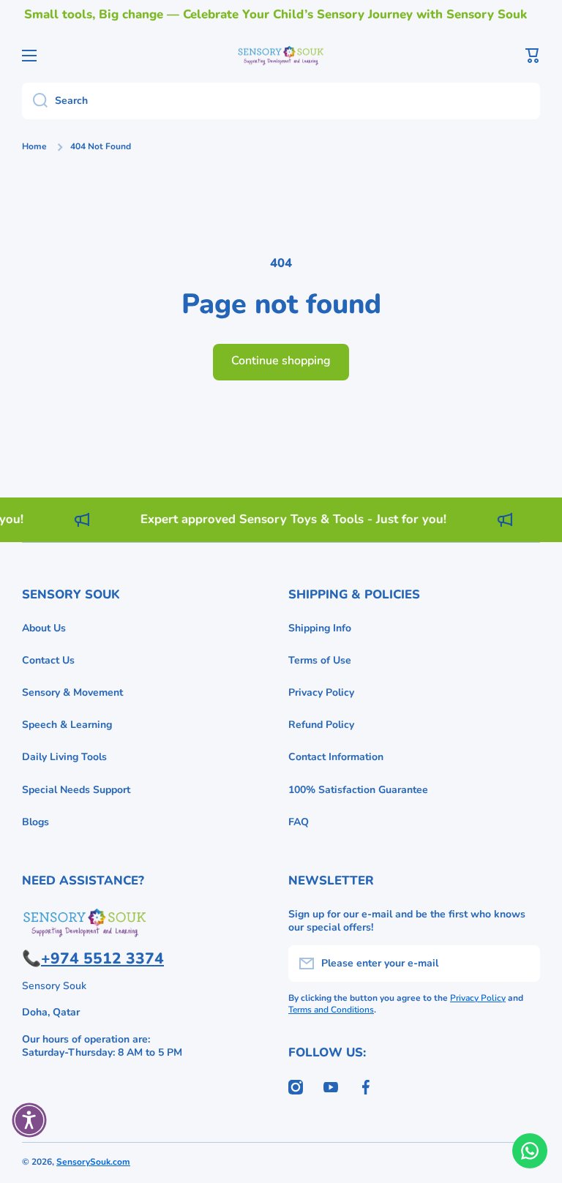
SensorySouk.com (93, 1162)
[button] (532, 55)
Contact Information (335, 757)
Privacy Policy (321, 692)
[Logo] (281, 55)
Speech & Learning (67, 725)
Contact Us (48, 660)
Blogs (35, 822)
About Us (44, 628)
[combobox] (281, 101)
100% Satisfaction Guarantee (358, 790)
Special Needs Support (76, 790)
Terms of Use (319, 660)
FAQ (298, 822)
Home (34, 146)
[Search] (35, 101)
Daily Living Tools (64, 757)
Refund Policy (321, 725)
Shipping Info (319, 628)
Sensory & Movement (72, 692)
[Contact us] (529, 1150)
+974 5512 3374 (102, 958)
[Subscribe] (521, 963)
